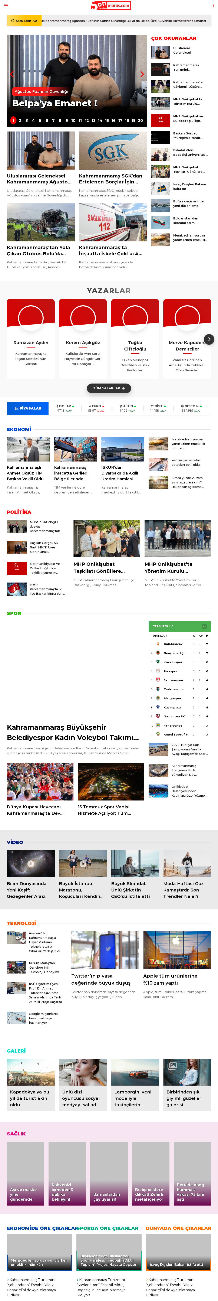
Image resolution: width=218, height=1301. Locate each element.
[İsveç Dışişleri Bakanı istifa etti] (160, 194)
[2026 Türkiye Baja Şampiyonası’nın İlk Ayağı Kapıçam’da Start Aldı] (158, 755)
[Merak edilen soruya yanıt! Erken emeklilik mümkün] (160, 245)
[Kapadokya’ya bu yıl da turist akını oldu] (31, 1072)
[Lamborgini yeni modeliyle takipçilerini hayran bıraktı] (135, 1072)
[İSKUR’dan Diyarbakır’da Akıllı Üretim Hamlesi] (122, 449)
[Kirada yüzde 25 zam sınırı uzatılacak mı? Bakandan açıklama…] (158, 488)
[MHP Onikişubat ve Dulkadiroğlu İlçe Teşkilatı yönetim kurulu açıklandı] (160, 126)
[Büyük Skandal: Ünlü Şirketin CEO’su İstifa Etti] (135, 863)
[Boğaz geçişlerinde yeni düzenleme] (160, 211)
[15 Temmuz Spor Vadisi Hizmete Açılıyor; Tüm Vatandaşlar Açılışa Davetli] (111, 782)
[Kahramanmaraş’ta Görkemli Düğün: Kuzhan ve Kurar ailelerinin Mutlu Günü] (160, 92)
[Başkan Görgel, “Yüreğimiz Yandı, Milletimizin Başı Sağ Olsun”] (160, 143)
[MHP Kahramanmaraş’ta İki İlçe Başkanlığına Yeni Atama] (17, 595)
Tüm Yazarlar (106, 388)
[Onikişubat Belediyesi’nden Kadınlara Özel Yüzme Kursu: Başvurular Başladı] (158, 796)
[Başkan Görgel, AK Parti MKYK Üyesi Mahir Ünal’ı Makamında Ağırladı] (17, 553)
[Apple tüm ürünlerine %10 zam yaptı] (177, 950)
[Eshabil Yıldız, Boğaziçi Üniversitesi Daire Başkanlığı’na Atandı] (160, 160)
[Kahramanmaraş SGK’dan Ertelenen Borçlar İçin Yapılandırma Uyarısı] (113, 150)
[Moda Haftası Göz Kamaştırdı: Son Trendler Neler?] (187, 863)
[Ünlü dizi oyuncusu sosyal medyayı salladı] (83, 1072)
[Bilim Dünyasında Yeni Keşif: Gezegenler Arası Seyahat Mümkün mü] (31, 863)
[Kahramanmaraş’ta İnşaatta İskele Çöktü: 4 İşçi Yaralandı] (113, 222)
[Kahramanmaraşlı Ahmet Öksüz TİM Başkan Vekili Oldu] (28, 449)
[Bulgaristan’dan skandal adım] (160, 228)
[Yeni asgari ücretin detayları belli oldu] (158, 470)
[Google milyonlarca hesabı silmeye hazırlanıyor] (16, 1023)
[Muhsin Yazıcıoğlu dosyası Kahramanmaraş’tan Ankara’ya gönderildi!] (17, 532)
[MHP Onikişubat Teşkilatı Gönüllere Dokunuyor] (160, 177)
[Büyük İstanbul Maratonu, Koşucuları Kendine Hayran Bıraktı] (83, 863)
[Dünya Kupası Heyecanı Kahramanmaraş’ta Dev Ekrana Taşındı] (40, 782)
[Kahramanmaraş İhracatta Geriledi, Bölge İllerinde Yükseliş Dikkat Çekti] (75, 449)
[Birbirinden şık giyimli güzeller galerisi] (187, 1072)
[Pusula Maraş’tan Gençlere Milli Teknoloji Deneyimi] (16, 972)
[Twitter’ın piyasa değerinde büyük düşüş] (105, 950)
